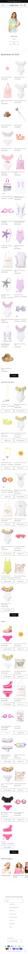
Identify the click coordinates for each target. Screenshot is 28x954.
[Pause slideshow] (25, 49)
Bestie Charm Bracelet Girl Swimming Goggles (19, 813)
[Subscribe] (22, 901)
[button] (2, 5)
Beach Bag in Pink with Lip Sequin (19, 172)
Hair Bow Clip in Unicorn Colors (20, 319)
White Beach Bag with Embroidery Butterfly (5, 344)
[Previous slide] (10, 49)
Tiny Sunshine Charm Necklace (20, 462)
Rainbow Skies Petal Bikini (6, 148)
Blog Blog (12, 923)
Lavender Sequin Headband (6, 245)
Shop (14, 40)
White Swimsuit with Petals (19, 77)
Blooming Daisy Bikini (5, 698)
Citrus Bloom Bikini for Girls (6, 643)
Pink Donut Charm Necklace (6, 77)
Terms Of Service (13, 917)
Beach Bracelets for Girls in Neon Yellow (7, 434)
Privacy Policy (13, 914)
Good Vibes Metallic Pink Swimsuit (19, 246)
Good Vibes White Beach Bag (6, 270)
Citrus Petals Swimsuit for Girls (20, 433)
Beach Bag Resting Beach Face (20, 671)
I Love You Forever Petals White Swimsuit (7, 547)
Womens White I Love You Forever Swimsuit (6, 604)
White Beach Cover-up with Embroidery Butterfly (19, 197)
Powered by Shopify (17, 951)
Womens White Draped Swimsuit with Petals (7, 320)
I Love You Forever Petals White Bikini (7, 784)
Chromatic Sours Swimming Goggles (19, 755)
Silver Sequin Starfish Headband (5, 295)
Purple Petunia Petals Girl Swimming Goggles (6, 727)
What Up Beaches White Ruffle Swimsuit (20, 491)
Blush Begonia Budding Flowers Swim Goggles (7, 222)
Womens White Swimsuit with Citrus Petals (20, 405)
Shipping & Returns (14, 907)
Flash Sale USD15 (5, 875)
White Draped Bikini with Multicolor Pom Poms (6, 755)
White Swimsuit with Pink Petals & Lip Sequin (7, 172)
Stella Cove (12, 951)
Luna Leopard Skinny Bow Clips (7, 196)
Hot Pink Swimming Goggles (19, 546)
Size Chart (12, 910)
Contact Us (12, 904)
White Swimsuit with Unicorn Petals (19, 344)
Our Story (12, 920)
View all (14, 375)
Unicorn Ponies (17, 726)
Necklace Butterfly (4, 404)
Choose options (20, 411)
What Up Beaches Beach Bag (6, 518)
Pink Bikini (3, 841)
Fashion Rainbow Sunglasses (6, 490)
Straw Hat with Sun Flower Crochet (6, 369)
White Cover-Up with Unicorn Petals (20, 271)
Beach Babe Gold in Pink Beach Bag (7, 101)
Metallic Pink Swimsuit (18, 294)
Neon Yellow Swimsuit (5, 576)
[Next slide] (17, 49)
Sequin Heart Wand (18, 125)
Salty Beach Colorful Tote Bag (19, 576)
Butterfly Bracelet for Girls (6, 462)
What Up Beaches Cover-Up (19, 518)
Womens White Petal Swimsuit (20, 100)
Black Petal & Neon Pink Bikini (7, 812)
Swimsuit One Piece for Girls (18, 876)
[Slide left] (10, 881)
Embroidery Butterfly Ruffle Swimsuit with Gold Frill (19, 222)
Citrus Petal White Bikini (6, 671)
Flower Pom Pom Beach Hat (6, 125)
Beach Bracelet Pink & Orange (20, 148)
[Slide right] (17, 881)
